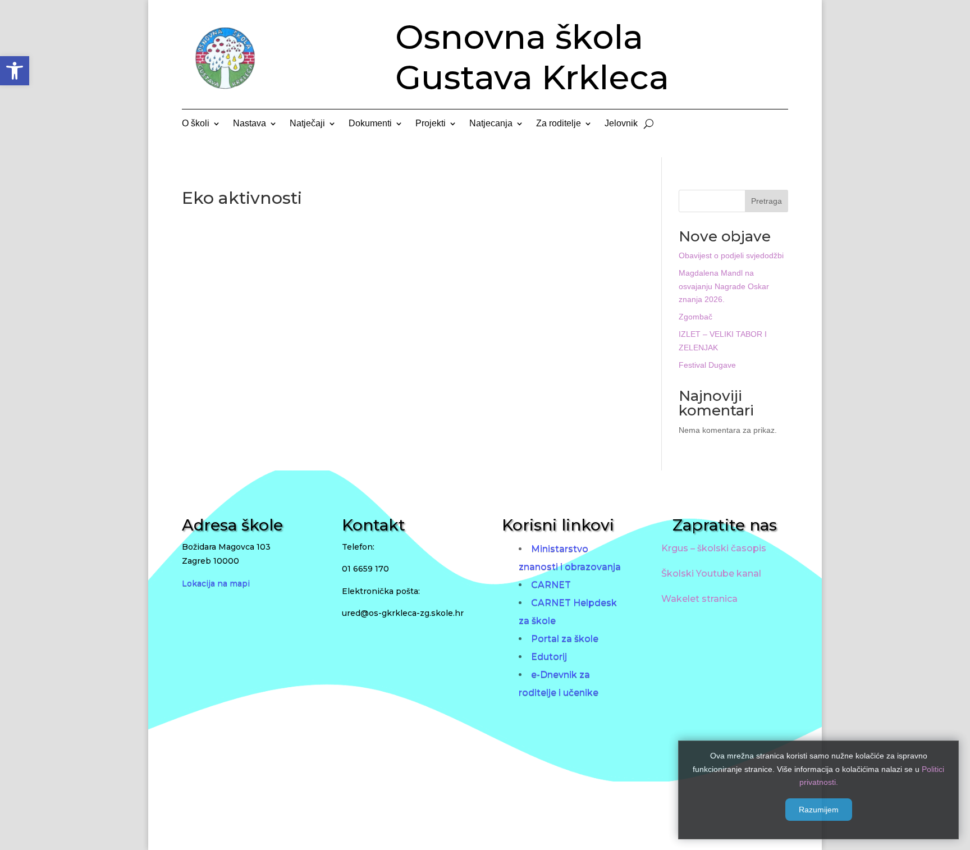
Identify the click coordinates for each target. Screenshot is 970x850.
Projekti (430, 124)
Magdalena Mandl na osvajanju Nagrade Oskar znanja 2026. (724, 286)
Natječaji (307, 124)
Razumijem (819, 809)
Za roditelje (558, 124)
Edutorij (549, 656)
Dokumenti (370, 124)
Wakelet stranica (699, 598)
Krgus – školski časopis (713, 548)
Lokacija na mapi (216, 583)
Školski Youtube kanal (711, 573)
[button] (14, 70)
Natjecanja (491, 124)
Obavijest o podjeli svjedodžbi (731, 255)
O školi (195, 124)
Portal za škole (564, 638)
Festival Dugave (707, 364)
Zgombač (695, 316)
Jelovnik (621, 124)
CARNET (551, 584)
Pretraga (766, 200)
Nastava (249, 124)
